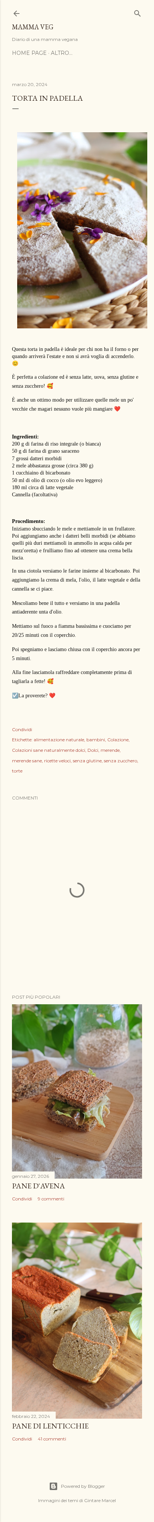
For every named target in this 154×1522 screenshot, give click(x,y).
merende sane (27, 760)
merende (110, 750)
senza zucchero (120, 760)
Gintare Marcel (100, 1500)
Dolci (92, 750)
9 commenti (51, 1199)
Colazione (118, 739)
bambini (95, 739)
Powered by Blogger (83, 1486)
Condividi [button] (22, 729)
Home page (29, 53)
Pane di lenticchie (50, 1426)
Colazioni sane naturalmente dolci (48, 750)
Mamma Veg (32, 27)
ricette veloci (57, 760)
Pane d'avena (38, 1186)
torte (17, 771)
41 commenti (52, 1439)
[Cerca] (137, 12)
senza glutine (87, 760)
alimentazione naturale (59, 739)
